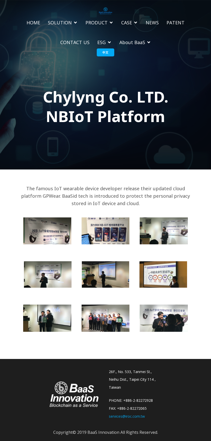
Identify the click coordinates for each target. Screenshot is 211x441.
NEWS (152, 22)
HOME (33, 22)
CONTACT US (75, 42)
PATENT (175, 22)
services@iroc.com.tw (127, 416)
